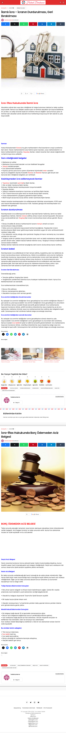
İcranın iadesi (35, 388)
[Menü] (2, 2)
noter (45, 171)
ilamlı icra (57, 388)
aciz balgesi (13, 665)
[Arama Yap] (60, 2)
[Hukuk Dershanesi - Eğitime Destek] (33, 2)
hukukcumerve (8, 20)
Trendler (39, 708)
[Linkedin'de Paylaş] (42, 24)
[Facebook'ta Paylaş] (5, 24)
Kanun (18, 148)
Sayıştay (26, 152)
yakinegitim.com (33, 720)
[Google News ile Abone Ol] (40, 93)
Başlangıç (17, 708)
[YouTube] (38, 702)
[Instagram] (34, 702)
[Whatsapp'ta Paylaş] (24, 24)
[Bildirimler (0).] (63, 2)
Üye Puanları (47, 708)
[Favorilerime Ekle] (22, 93)
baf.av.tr (33, 715)
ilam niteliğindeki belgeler (47, 388)
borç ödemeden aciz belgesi (24, 665)
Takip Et (17, 402)
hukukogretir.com (33, 721)
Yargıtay (22, 218)
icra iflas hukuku (14, 388)
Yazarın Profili (59, 396)
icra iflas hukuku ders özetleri (9, 667)
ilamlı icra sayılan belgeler (8, 390)
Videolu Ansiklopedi (33, 718)
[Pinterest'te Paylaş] (33, 24)
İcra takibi (6, 634)
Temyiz (5, 166)
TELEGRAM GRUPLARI (28, 708)
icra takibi (16, 323)
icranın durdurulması (25, 388)
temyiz (24, 216)
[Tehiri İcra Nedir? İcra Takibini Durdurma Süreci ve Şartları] (54, 353)
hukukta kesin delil (44, 665)
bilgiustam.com (33, 725)
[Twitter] (30, 702)
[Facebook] (26, 702)
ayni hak (21, 183)
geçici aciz (35, 665)
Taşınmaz (5, 183)
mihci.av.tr (33, 716)
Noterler (39, 173)
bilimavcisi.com (33, 726)
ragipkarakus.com (33, 723)
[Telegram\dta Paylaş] (51, 24)
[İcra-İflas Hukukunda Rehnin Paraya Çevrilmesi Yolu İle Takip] (33, 353)
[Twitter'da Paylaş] (14, 24)
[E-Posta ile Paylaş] (60, 24)
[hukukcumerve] (7, 400)
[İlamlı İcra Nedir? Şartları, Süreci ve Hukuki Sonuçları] (11, 353)
